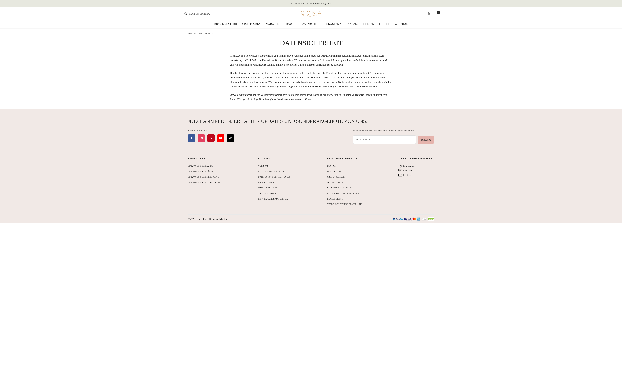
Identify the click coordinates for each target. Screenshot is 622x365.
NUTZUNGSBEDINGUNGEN (271, 171)
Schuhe (384, 24)
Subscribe (426, 139)
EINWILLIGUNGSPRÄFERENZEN (273, 199)
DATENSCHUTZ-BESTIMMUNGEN (274, 177)
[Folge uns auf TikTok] (230, 138)
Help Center (408, 166)
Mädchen (272, 24)
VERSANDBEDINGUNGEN (339, 188)
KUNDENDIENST (335, 199)
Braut (289, 24)
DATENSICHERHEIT (267, 188)
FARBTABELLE (334, 171)
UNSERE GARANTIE (267, 182)
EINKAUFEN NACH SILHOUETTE (203, 177)
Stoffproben (251, 24)
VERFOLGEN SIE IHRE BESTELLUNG (344, 204)
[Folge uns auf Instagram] (201, 138)
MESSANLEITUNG (335, 182)
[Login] (428, 13)
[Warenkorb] (436, 13)
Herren (368, 24)
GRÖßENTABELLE (336, 177)
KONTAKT (332, 166)
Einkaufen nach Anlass (341, 24)
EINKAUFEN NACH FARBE (200, 166)
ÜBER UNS (263, 166)
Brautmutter (309, 24)
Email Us (407, 175)
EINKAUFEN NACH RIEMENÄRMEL (205, 182)
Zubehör (401, 24)
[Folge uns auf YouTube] (220, 138)
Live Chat (407, 170)
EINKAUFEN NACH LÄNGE (200, 171)
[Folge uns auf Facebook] (191, 138)
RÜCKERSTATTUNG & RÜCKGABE (343, 193)
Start (190, 34)
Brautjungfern (225, 24)
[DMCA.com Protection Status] (431, 219)
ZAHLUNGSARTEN (267, 193)
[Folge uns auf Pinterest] (211, 138)
